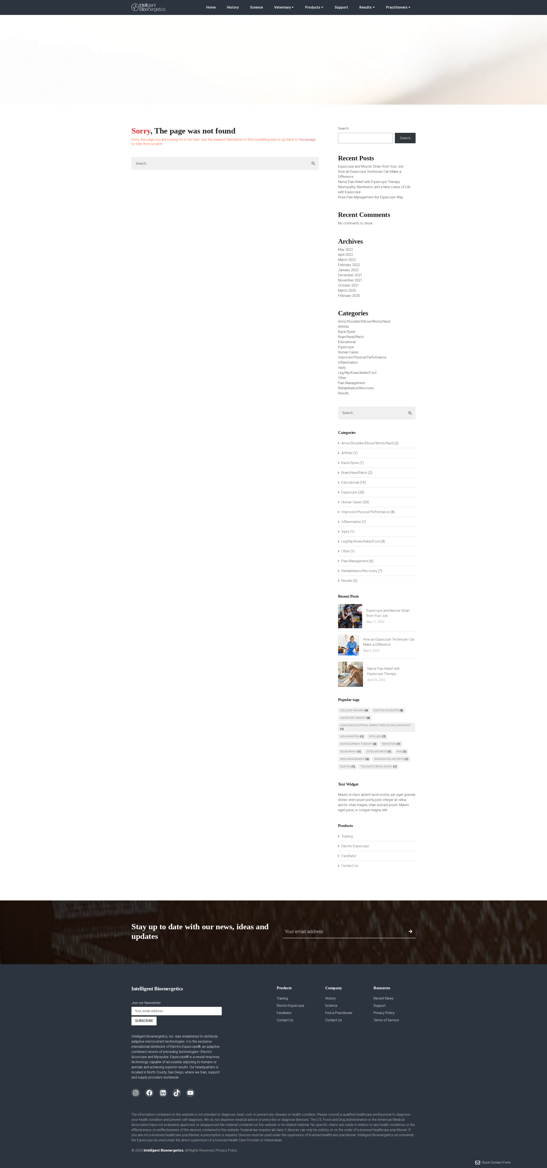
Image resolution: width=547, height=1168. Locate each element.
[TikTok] (176, 1093)
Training (347, 836)
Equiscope (346, 347)
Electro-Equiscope (388, 710)
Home (211, 7)
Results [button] (365, 7)
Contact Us (349, 866)
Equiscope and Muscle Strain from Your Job (370, 166)
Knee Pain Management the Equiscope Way (370, 197)
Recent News (383, 998)
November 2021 (350, 280)
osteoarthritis (378, 751)
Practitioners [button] (396, 7)
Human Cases (348, 352)
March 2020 (347, 290)
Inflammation (348, 362)
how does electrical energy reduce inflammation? (375, 727)
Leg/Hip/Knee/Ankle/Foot (357, 373)
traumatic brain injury (378, 766)
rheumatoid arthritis (391, 759)
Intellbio (377, 736)
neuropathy (350, 751)
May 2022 (345, 249)
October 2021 (348, 285)
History (233, 7)
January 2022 (348, 270)
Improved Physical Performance (362, 357)
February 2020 (349, 296)
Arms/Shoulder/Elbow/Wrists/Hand (364, 321)
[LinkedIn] (163, 1093)
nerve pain (391, 743)
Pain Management (351, 383)
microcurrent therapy (358, 743)
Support (341, 7)
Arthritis (343, 327)
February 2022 (349, 265)
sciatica (347, 766)
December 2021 (350, 275)
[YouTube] (190, 1093)
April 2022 (345, 255)
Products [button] (312, 7)
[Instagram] (135, 1093)
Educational (347, 342)
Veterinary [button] (282, 7)
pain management (354, 759)
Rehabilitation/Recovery (356, 388)
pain (401, 751)
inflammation (351, 736)
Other (342, 378)
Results (343, 393)
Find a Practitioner (338, 1013)
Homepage (307, 140)
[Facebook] (149, 1093)
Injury (342, 368)
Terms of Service (386, 1020)
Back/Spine (346, 332)
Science (256, 7)
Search (343, 128)
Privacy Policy (384, 1013)
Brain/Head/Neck (351, 337)
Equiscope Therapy (355, 717)
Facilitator (348, 856)
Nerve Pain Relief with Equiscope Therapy (369, 182)
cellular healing (354, 710)
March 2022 (347, 260)
